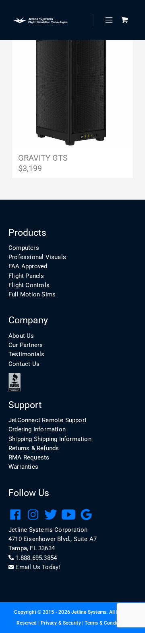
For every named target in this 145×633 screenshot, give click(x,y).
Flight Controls (29, 285)
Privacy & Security (61, 623)
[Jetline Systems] (40, 20)
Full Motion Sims (32, 294)
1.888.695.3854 (36, 558)
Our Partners (25, 345)
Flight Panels (26, 276)
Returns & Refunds (33, 448)
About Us (21, 335)
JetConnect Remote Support (47, 420)
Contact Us (23, 364)
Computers (23, 247)
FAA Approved (27, 266)
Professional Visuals (37, 257)
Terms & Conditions (106, 623)
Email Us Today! (37, 567)
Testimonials (26, 354)
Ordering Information (37, 429)
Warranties (23, 466)
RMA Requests (28, 457)
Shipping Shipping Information (49, 439)
